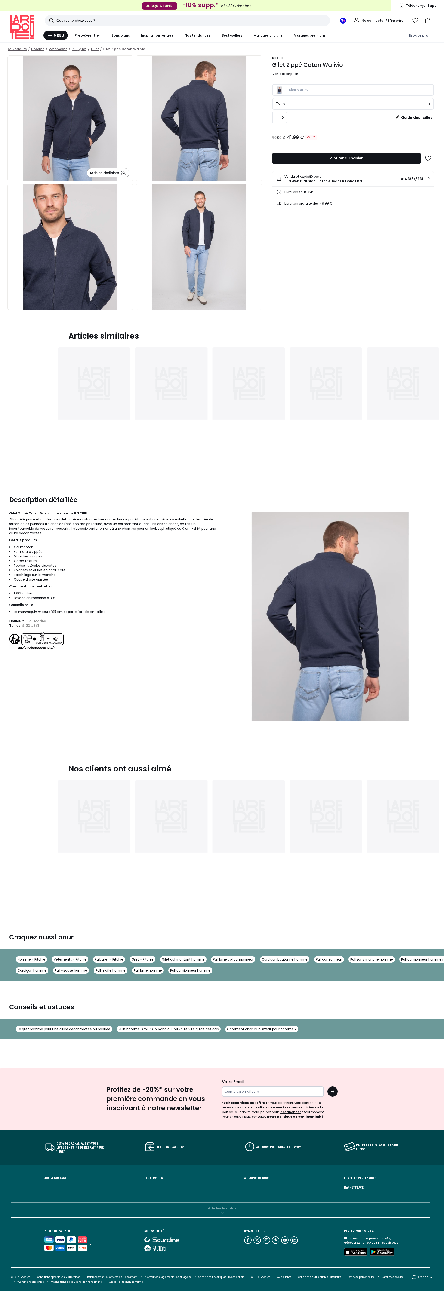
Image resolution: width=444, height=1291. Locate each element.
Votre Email (233, 1081)
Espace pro (418, 35)
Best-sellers (232, 35)
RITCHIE (278, 58)
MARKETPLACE (354, 1187)
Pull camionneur (329, 959)
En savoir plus (388, 1243)
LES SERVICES (153, 1178)
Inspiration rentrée (157, 35)
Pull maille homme (111, 970)
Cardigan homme (32, 970)
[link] (353, 179)
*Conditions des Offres (30, 1282)
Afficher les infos (222, 1208)
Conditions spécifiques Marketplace (58, 1277)
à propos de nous (256, 1178)
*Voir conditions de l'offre (243, 1103)
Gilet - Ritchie (143, 959)
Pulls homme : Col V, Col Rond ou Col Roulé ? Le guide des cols (169, 1029)
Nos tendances (198, 35)
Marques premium (309, 35)
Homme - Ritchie (31, 959)
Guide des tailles (416, 117)
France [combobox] (423, 1277)
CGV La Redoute (20, 1277)
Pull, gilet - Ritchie (109, 959)
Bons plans (120, 35)
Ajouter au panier (346, 158)
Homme (37, 49)
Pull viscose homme (71, 970)
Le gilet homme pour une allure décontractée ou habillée (64, 1029)
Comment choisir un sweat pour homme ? (261, 1029)
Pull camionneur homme (190, 970)
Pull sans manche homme (371, 959)
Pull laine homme (148, 970)
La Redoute (17, 49)
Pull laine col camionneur (233, 959)
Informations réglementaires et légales (167, 1277)
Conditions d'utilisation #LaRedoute (319, 1277)
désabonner (290, 1112)
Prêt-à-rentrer (87, 35)
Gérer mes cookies (393, 1277)
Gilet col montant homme (183, 959)
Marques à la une (268, 35)
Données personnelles (361, 1277)
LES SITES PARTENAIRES (360, 1178)
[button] (428, 20)
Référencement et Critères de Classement (112, 1277)
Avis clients (284, 1277)
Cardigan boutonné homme (285, 959)
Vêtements (58, 49)
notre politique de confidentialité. (295, 1116)
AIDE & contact (55, 1178)
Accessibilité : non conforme (126, 1282)
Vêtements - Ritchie (70, 959)
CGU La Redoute (260, 1277)
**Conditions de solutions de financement (76, 1282)
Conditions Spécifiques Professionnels (221, 1277)
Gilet (95, 49)
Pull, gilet (79, 49)
